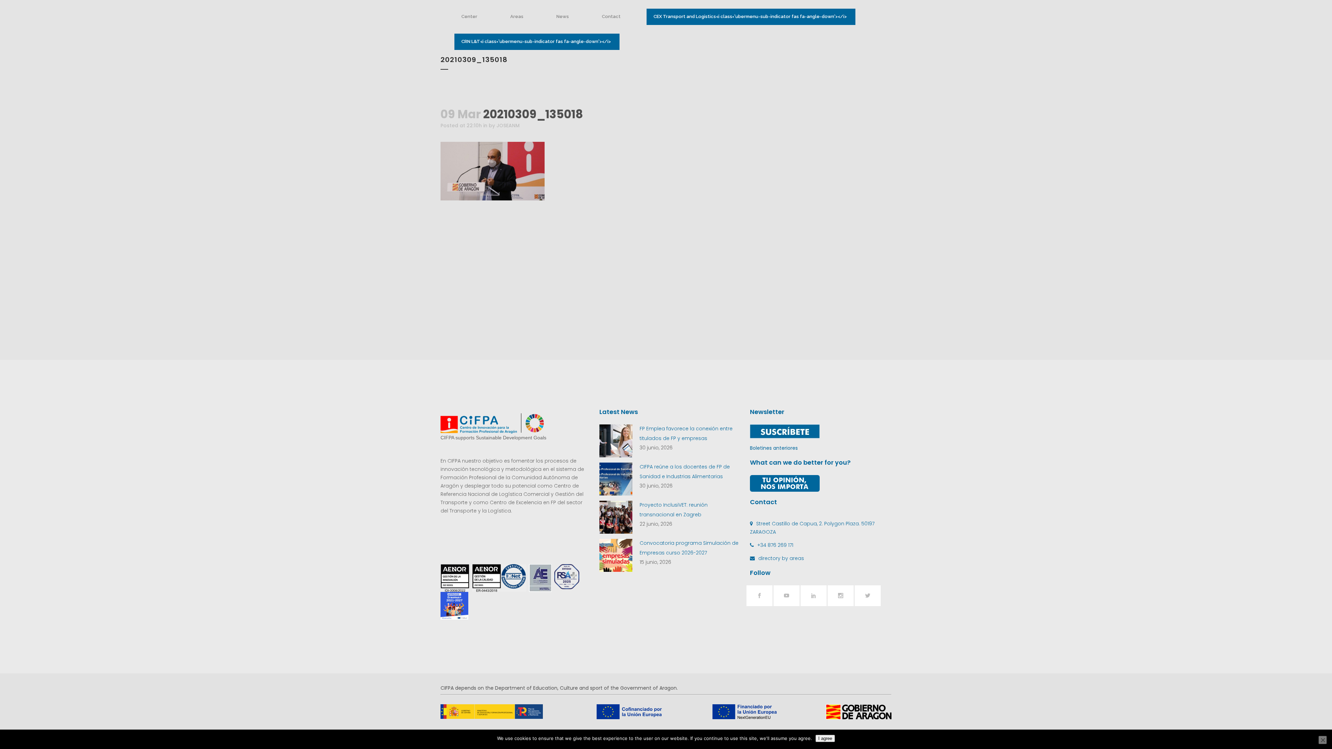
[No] (1322, 740)
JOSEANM (508, 125)
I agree (825, 738)
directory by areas (781, 558)
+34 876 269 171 (775, 545)
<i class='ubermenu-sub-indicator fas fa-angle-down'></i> (750, 16)
